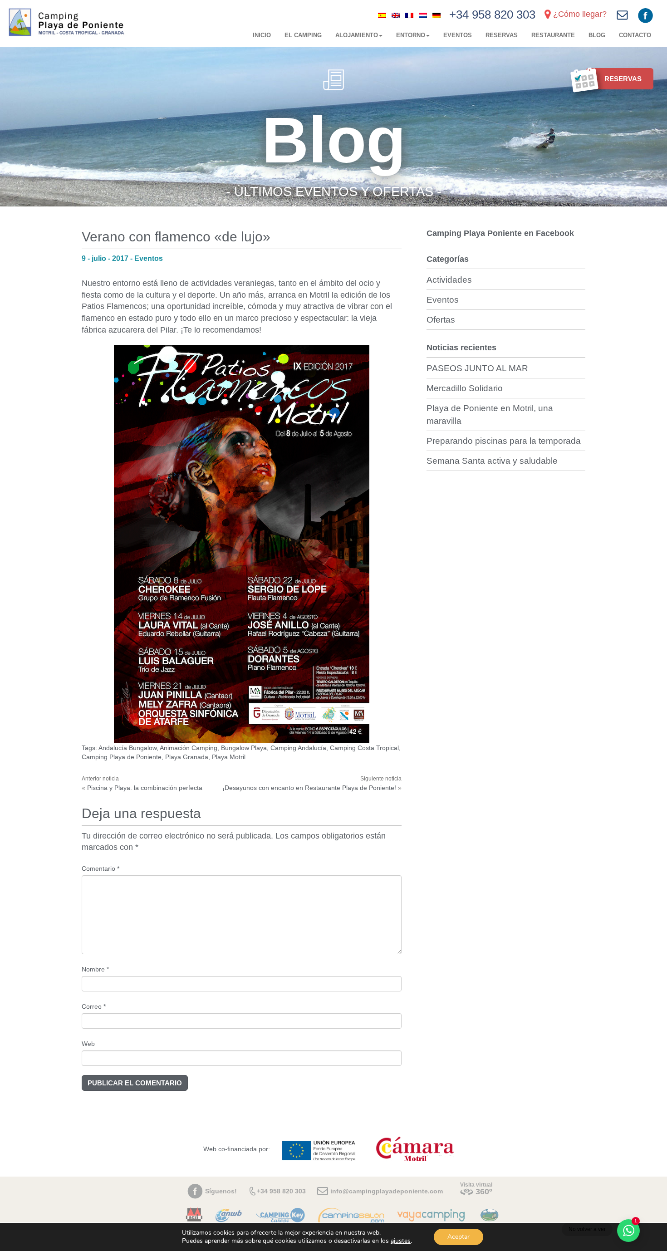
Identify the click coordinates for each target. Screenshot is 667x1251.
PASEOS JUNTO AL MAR (477, 368)
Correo (94, 1006)
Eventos (457, 35)
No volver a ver (587, 1229)
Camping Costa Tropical (364, 747)
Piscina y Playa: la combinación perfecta (144, 787)
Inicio (262, 35)
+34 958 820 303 (492, 14)
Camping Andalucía (298, 747)
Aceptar (458, 1236)
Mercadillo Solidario (465, 388)
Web (88, 1043)
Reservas (502, 35)
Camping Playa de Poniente (122, 756)
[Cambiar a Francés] (409, 15)
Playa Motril (228, 756)
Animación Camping (188, 747)
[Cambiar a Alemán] (436, 15)
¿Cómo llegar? (580, 14)
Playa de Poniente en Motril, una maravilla (490, 414)
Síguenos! (221, 1191)
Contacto (635, 35)
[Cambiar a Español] (382, 15)
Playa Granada (186, 756)
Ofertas (441, 319)
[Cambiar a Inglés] (396, 15)
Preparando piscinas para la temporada (504, 441)
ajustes (401, 1241)
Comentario (100, 868)
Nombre (95, 969)
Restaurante (553, 35)
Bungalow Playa (244, 747)
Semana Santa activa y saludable (492, 461)
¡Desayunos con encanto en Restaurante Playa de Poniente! (309, 787)
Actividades (449, 280)
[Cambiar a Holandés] (423, 15)
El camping (303, 35)
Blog (597, 35)
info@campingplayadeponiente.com (386, 1191)
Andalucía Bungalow (127, 747)
